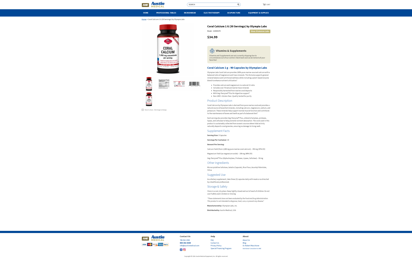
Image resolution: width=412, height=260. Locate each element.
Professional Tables (166, 13)
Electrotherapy (212, 13)
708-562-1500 (185, 240)
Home (145, 13)
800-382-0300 (185, 243)
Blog (244, 243)
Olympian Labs (260, 31)
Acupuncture (233, 13)
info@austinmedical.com (189, 245)
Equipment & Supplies (258, 13)
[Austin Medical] (153, 5)
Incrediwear (190, 13)
